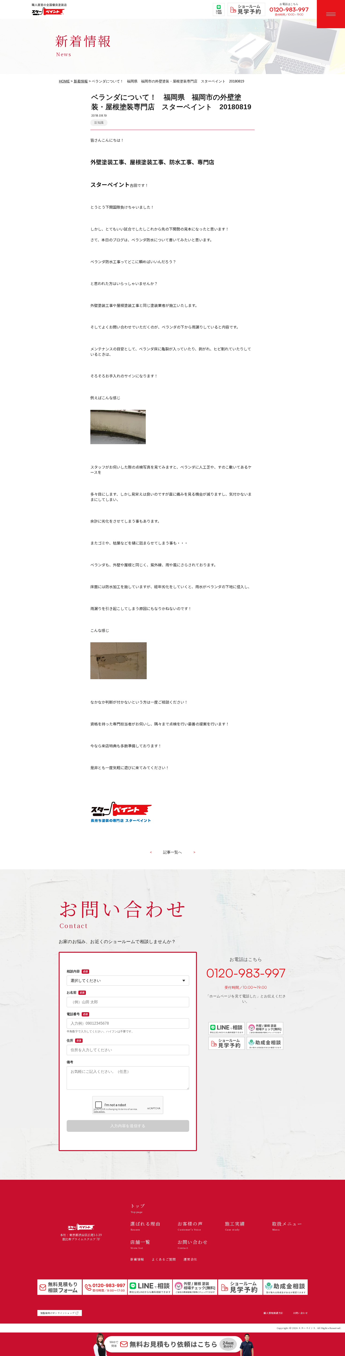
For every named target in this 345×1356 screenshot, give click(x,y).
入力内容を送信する (128, 1126)
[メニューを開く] (331, 14)
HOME (64, 81)
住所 (74, 1040)
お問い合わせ (300, 1313)
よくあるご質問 (164, 1259)
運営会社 (190, 1259)
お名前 (75, 992)
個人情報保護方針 (273, 1313)
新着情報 (81, 81)
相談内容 (77, 971)
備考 (70, 1062)
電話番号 (77, 1014)
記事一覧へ (172, 852)
